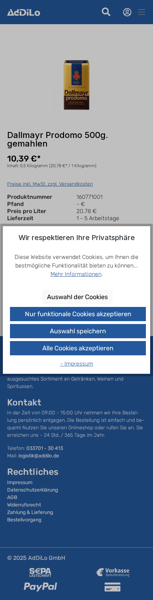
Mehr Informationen (76, 274)
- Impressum (76, 363)
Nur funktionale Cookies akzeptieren (78, 314)
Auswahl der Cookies (77, 297)
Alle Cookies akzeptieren (78, 348)
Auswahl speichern (78, 331)
